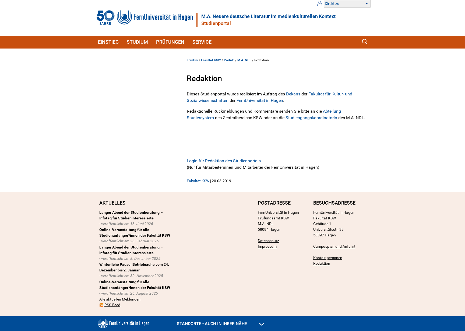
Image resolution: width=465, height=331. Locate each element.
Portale (229, 60)
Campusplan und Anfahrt (334, 246)
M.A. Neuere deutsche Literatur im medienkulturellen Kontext (268, 16)
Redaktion (321, 263)
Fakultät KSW (211, 60)
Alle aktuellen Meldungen (119, 299)
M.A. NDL (244, 60)
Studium (137, 42)
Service (202, 42)
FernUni (192, 60)
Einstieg (108, 42)
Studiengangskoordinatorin (312, 117)
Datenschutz (268, 241)
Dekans (293, 93)
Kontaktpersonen (327, 258)
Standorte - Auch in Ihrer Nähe (212, 323)
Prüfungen (170, 42)
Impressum (267, 246)
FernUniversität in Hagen (260, 100)
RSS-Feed (112, 305)
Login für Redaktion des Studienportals (224, 160)
